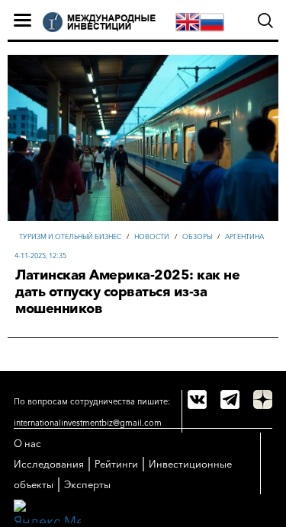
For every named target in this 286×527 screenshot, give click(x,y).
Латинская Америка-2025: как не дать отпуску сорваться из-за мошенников (127, 292)
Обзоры (197, 236)
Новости (151, 236)
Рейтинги (116, 464)
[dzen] (262, 399)
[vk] (197, 399)
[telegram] (229, 399)
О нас (27, 443)
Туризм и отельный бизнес (70, 236)
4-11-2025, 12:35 (40, 255)
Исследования (49, 464)
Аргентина (244, 236)
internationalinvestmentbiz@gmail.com (88, 422)
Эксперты (87, 484)
